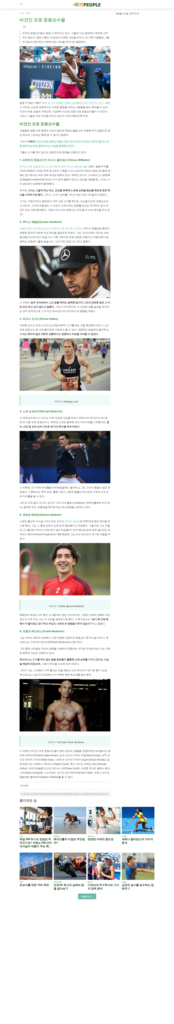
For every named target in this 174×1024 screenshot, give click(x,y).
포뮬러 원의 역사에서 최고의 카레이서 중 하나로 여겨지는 (51, 228)
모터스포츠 (58, 882)
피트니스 (57, 836)
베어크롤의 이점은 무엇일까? (69, 841)
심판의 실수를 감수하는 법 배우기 (138, 886)
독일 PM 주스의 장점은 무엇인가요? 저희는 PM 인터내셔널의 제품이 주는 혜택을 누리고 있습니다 (36, 843)
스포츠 (22, 13)
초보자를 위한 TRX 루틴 (34, 885)
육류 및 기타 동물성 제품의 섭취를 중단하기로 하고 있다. (73, 102)
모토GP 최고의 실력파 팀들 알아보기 (69, 886)
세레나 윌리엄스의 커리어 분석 (137, 841)
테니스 (90, 882)
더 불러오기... (87, 896)
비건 (103, 325)
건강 (21, 836)
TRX (21, 882)
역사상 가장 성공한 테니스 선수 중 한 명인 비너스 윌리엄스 (52, 166)
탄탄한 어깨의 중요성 (101, 839)
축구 (28, 13)
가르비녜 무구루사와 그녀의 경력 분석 (103, 886)
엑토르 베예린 (72, 521)
